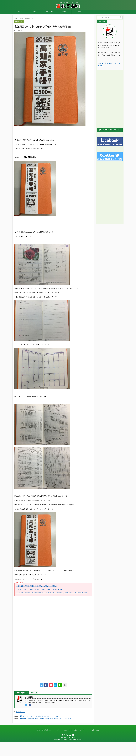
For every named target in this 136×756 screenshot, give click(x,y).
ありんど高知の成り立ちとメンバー (46, 730)
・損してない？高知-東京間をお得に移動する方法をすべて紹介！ (36, 586)
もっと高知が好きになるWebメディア (68, 737)
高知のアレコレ (20, 712)
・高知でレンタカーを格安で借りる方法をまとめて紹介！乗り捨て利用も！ (40, 589)
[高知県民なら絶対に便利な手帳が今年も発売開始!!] (55, 685)
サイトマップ (86, 730)
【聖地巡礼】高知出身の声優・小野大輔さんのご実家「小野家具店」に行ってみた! (45, 718)
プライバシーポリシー (62, 730)
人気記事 (79, 12)
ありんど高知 (68, 734)
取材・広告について (76, 730)
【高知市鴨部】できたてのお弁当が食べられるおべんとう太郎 (39, 716)
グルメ (20, 12)
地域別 (64, 12)
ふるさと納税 (49, 12)
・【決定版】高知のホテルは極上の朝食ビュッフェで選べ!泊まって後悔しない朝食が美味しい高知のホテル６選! (51, 593)
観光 (34, 12)
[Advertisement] (48, 132)
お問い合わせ (95, 730)
